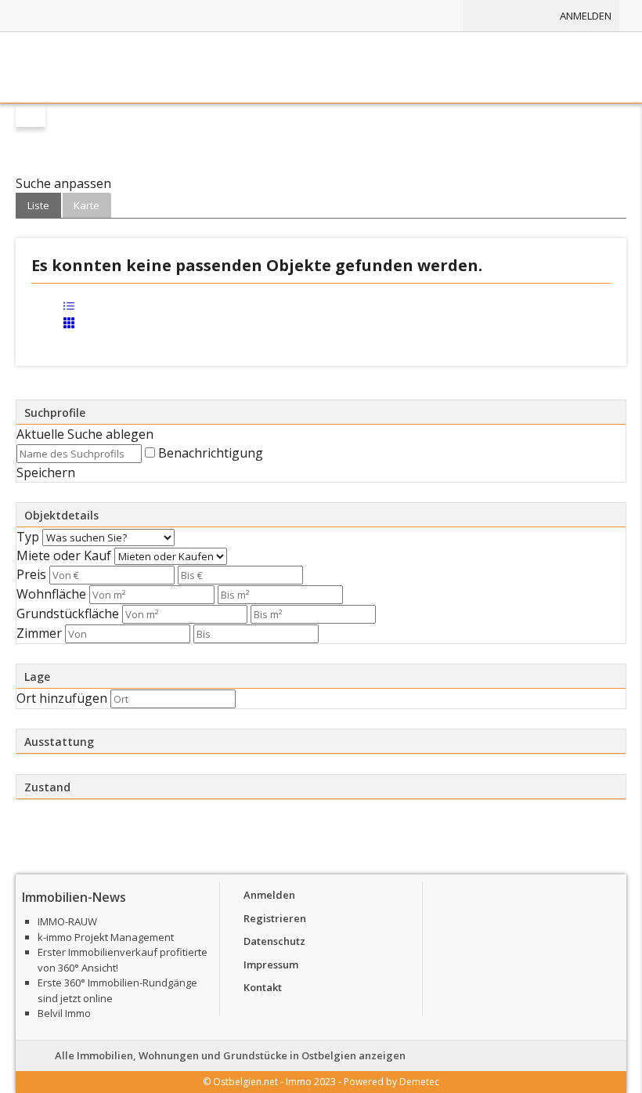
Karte (86, 205)
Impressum (270, 964)
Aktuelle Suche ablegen (84, 434)
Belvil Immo (64, 1013)
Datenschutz (274, 941)
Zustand (47, 787)
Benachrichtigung (210, 452)
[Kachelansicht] (69, 325)
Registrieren (274, 918)
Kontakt (262, 987)
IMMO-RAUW (67, 921)
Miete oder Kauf (63, 555)
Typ (27, 536)
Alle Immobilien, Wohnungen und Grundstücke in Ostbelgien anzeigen (230, 1055)
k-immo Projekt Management (106, 937)
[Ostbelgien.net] (301, 15)
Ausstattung (59, 741)
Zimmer (39, 633)
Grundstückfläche (67, 613)
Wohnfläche (51, 594)
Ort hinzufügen (61, 698)
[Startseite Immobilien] (321, 67)
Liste (38, 205)
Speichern (45, 472)
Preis (31, 574)
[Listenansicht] (69, 309)
